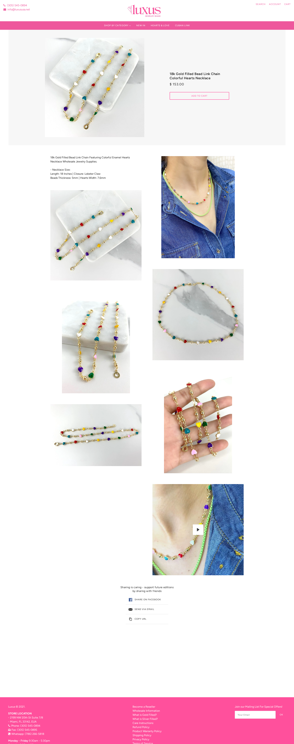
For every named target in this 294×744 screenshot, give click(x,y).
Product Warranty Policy (147, 731)
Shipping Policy (142, 735)
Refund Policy (141, 727)
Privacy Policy (141, 739)
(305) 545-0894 (17, 5)
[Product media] (96, 235)
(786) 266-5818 (34, 733)
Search (261, 4)
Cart (287, 4)
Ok (281, 714)
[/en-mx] (145, 10)
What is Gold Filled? (145, 714)
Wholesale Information (146, 710)
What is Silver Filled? (145, 719)
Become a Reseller (144, 706)
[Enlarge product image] (94, 87)
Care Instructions (143, 723)
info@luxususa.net (18, 9)
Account (275, 4)
